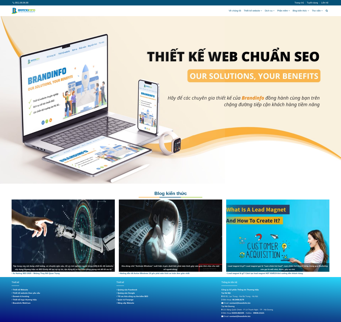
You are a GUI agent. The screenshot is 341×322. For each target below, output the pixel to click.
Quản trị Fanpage (125, 300)
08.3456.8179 (238, 300)
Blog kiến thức (300, 10)
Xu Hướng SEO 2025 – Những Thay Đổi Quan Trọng (36, 273)
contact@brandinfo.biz (240, 303)
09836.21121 (258, 313)
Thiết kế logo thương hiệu (24, 300)
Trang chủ (299, 3)
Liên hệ (324, 3)
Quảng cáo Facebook (127, 290)
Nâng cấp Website (125, 303)
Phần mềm (282, 10)
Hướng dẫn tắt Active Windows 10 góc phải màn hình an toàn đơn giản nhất (154, 273)
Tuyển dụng (312, 3)
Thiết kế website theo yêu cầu (26, 293)
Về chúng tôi (235, 10)
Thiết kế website (252, 10)
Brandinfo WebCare (21, 303)
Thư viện (316, 10)
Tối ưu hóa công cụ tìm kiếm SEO (132, 296)
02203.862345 (238, 313)
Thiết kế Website (20, 290)
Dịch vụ (268, 10)
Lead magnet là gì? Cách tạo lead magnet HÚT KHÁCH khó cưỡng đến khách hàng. (265, 273)
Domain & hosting (20, 296)
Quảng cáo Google (126, 293)
